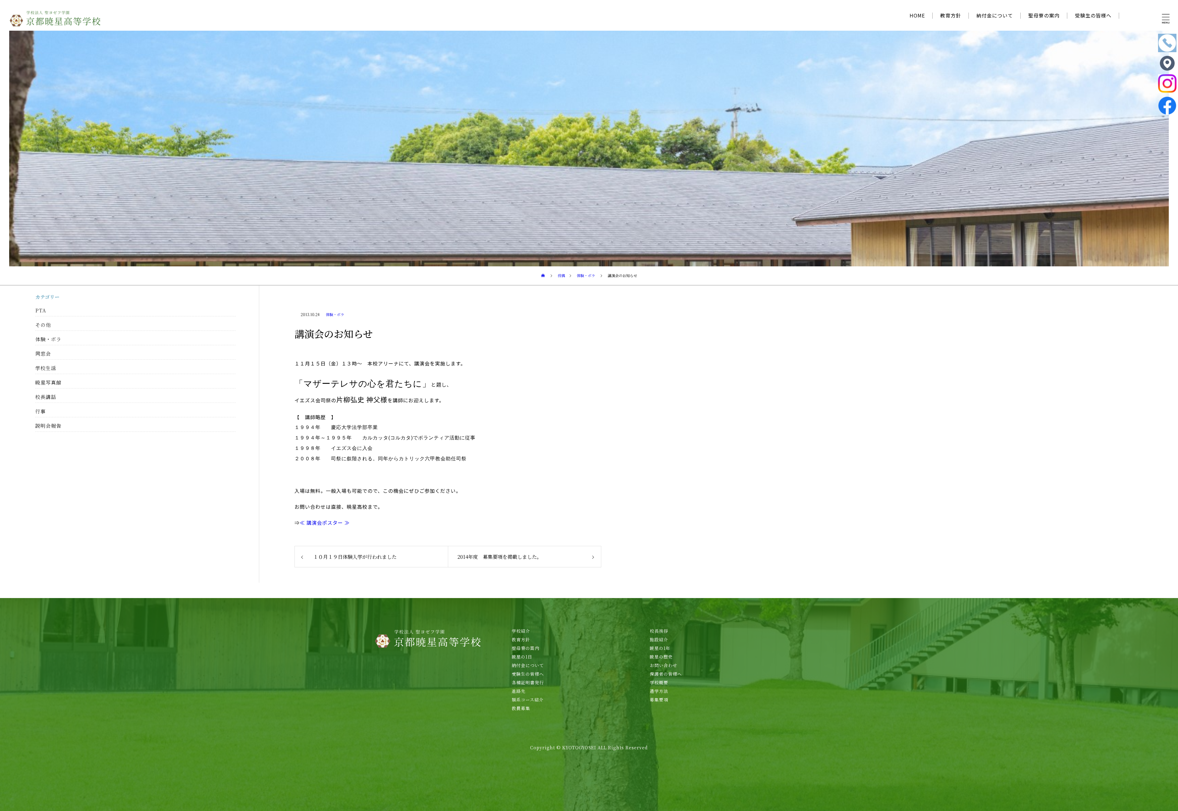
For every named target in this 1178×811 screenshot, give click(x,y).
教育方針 (950, 15)
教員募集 (521, 708)
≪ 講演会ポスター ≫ (325, 522)
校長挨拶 (659, 631)
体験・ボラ (335, 314)
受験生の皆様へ (1093, 15)
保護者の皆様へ (666, 674)
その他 (43, 324)
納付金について (994, 15)
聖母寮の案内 (1044, 15)
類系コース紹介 (528, 700)
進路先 (518, 691)
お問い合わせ (663, 665)
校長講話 (45, 396)
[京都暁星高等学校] (55, 18)
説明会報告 (48, 425)
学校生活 (45, 368)
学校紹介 (521, 631)
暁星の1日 (522, 657)
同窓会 (43, 353)
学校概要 (659, 682)
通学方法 (659, 691)
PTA (40, 310)
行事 (40, 411)
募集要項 (659, 700)
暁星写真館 (48, 382)
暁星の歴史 (661, 657)
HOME (917, 15)
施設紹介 (659, 639)
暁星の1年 (660, 648)
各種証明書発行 (528, 682)
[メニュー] (1166, 18)
